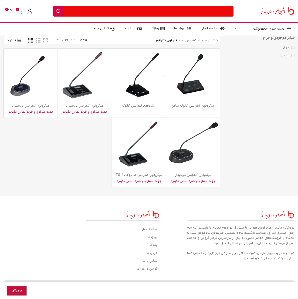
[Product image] (193, 75)
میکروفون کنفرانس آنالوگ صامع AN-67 (193, 108)
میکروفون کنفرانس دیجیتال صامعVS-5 (192, 177)
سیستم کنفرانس (196, 40)
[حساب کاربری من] (29, 11)
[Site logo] (277, 11)
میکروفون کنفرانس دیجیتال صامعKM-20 (30, 108)
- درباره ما (152, 252)
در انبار (285, 55)
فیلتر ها (11, 41)
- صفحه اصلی (150, 229)
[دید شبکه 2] (45, 41)
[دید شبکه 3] (38, 41)
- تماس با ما (151, 260)
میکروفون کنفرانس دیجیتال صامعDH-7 (84, 108)
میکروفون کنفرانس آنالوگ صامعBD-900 (139, 108)
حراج (286, 47)
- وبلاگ (154, 245)
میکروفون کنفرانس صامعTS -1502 (139, 175)
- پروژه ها (153, 237)
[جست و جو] (58, 11)
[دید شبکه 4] (30, 41)
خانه (215, 40)
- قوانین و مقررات (148, 268)
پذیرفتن (17, 290)
